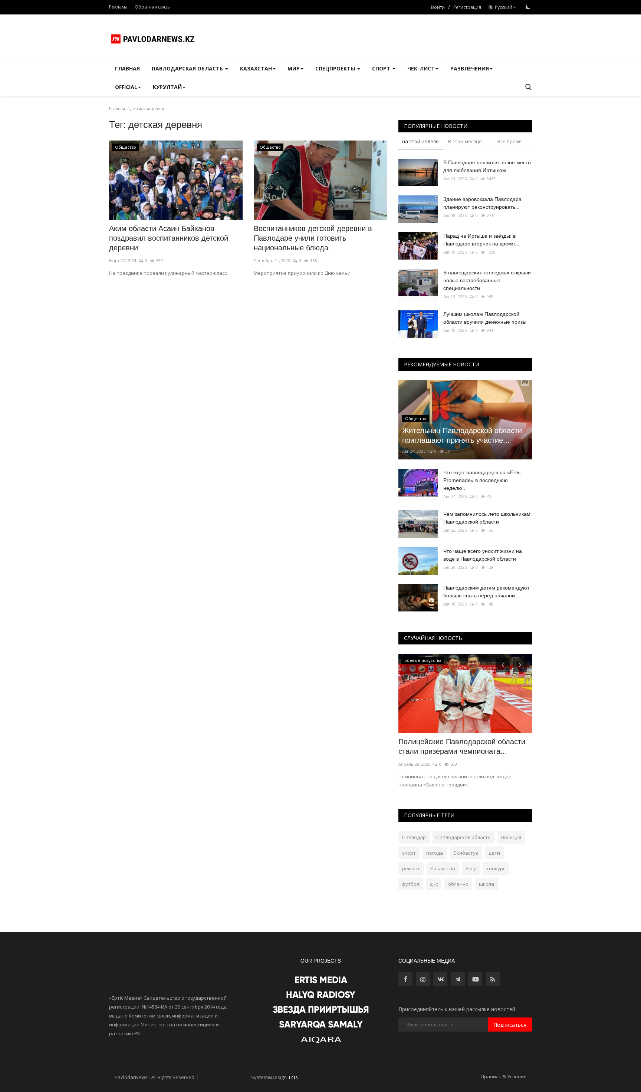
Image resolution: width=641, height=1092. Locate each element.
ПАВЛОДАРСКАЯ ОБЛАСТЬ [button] (188, 68)
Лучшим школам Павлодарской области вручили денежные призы (484, 318)
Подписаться (509, 1024)
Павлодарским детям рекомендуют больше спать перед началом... (486, 591)
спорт (409, 852)
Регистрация (467, 7)
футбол (410, 884)
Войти (438, 7)
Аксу (471, 868)
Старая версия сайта (225, 1077)
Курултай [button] (167, 86)
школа (486, 884)
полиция (511, 837)
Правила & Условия (503, 1076)
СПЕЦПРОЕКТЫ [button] (335, 68)
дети (494, 852)
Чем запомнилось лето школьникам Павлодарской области (486, 518)
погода (434, 852)
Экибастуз (465, 852)
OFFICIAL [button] (126, 86)
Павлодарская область (463, 837)
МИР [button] (293, 68)
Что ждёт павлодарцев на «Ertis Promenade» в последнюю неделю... (481, 480)
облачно (458, 884)
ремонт (411, 868)
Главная (127, 68)
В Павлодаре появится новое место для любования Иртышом (487, 166)
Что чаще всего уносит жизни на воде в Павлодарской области (482, 555)
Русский (502, 7)
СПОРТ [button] (382, 68)
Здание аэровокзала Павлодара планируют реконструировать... (482, 203)
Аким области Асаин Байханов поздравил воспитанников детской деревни (168, 238)
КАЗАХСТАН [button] (256, 68)
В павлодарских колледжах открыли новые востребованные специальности (487, 280)
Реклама (118, 7)
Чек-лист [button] (421, 68)
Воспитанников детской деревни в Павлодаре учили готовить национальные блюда (313, 238)
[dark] (528, 7)
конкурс (495, 868)
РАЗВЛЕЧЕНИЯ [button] (469, 68)
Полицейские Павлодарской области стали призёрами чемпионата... (461, 746)
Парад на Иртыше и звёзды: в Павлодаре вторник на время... (481, 240)
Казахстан (442, 868)
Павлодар (414, 837)
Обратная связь (152, 7)
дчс (434, 884)
